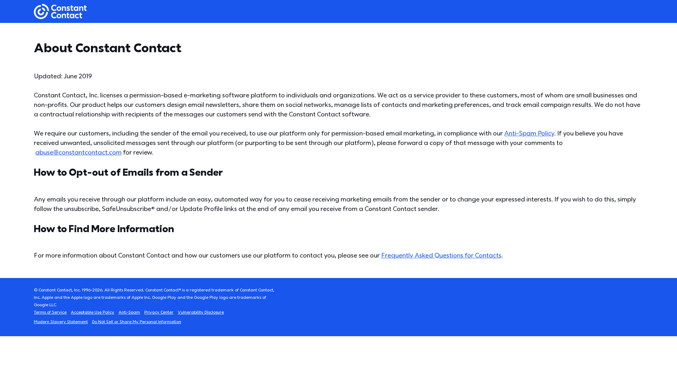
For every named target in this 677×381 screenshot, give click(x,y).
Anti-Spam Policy (529, 133)
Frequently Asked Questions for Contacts (441, 255)
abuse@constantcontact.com (78, 152)
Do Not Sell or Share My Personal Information (136, 322)
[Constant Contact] (60, 11)
